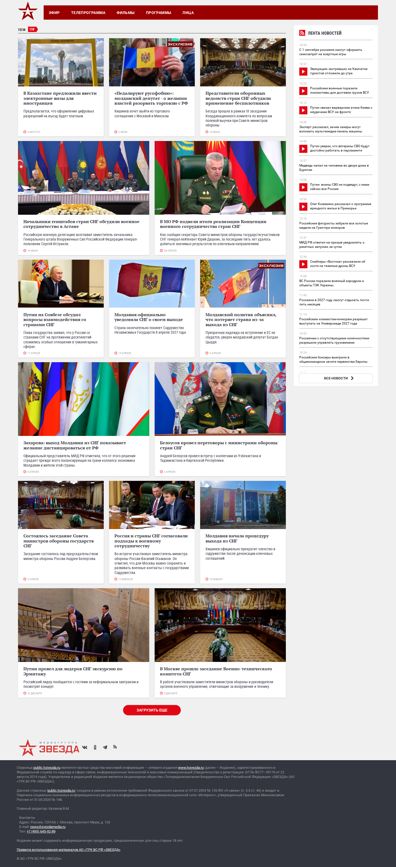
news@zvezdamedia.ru (47, 827)
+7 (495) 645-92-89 (41, 831)
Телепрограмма (88, 12)
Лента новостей (325, 33)
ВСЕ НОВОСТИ (336, 378)
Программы (158, 12)
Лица (188, 12)
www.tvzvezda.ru (191, 768)
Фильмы (126, 12)
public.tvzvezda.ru (46, 768)
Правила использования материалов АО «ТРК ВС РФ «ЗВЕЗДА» (68, 850)
